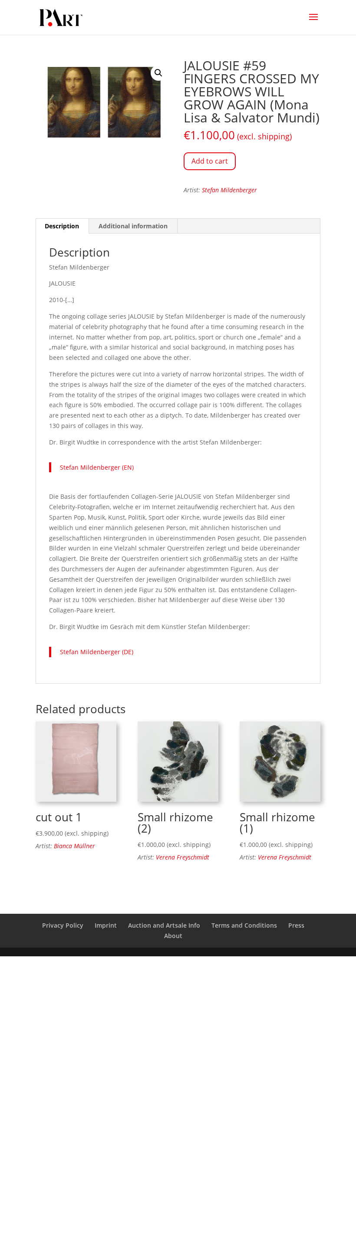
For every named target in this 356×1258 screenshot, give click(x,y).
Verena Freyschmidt (182, 857)
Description (62, 226)
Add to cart (209, 161)
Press (296, 925)
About (173, 936)
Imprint (106, 925)
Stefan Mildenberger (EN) (97, 467)
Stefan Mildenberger (229, 190)
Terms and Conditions (244, 925)
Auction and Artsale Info (164, 925)
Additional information (133, 226)
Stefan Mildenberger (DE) (96, 652)
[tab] (62, 226)
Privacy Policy (62, 925)
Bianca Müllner (74, 846)
